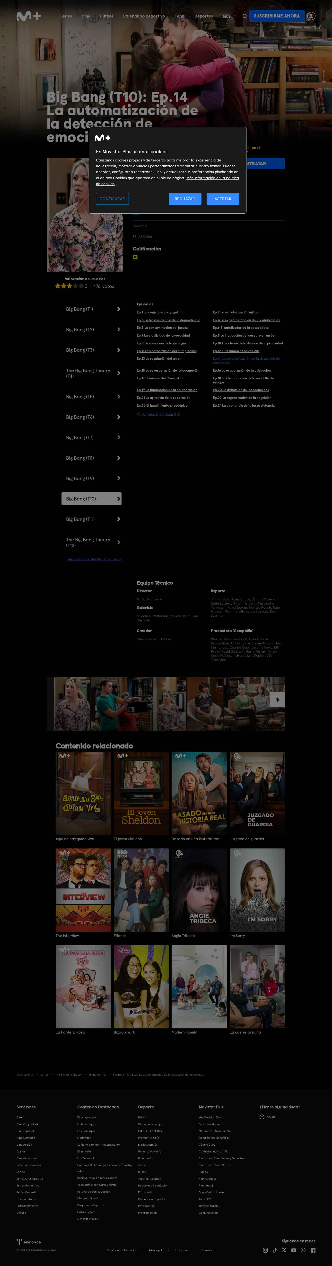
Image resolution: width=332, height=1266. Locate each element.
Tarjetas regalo (208, 1206)
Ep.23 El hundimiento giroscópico (162, 405)
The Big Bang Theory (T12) (88, 542)
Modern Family (184, 1032)
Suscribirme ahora (277, 16)
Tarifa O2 (205, 1199)
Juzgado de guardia (247, 839)
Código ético (207, 1144)
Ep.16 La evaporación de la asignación (242, 370)
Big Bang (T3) (80, 350)
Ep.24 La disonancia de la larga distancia (244, 405)
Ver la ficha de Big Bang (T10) (159, 414)
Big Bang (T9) (80, 478)
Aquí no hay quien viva (75, 839)
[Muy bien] (81, 285)
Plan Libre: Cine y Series (214, 1165)
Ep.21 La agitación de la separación (163, 398)
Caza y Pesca (85, 1212)
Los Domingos (86, 1131)
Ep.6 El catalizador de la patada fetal (241, 328)
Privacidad (182, 1250)
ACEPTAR (223, 198)
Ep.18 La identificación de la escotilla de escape (243, 380)
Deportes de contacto (152, 1185)
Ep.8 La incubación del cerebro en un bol (244, 335)
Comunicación (208, 1212)
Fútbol (106, 15)
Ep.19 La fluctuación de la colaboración (167, 390)
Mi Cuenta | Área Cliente (215, 1131)
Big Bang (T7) (80, 437)
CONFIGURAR (112, 198)
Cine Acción (24, 1144)
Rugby (142, 1172)
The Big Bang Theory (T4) (88, 373)
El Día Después (147, 1144)
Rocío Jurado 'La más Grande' (97, 1178)
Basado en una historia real (196, 839)
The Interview (67, 936)
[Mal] (63, 285)
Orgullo (21, 1212)
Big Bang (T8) (80, 458)
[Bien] (75, 285)
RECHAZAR (185, 198)
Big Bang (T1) (79, 309)
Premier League (148, 1138)
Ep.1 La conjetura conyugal (157, 312)
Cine (86, 15)
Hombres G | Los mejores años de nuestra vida (104, 1168)
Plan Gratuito (207, 1178)
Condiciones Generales (214, 1138)
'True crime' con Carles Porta (96, 1184)
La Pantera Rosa (70, 1032)
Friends (120, 936)
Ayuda (271, 1116)
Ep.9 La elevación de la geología (161, 343)
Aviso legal (155, 1250)
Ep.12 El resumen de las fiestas (236, 351)
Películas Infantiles (29, 1165)
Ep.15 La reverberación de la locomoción (168, 370)
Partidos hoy (146, 1206)
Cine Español (25, 1131)
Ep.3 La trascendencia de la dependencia (168, 320)
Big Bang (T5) (80, 397)
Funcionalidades (209, 1124)
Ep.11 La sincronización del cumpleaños (167, 351)
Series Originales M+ (30, 1178)
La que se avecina (245, 1032)
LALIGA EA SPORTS (150, 1131)
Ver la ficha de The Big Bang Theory (95, 559)
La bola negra (86, 1124)
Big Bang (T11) (80, 519)
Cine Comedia (26, 1138)
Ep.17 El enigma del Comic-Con (160, 378)
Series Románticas (29, 1185)
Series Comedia (27, 1192)
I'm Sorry (237, 936)
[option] (72, 704)
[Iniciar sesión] (311, 16)
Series (66, 15)
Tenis (180, 15)
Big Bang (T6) (80, 417)
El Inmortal (84, 1151)
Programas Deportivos (91, 1205)
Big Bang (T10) (81, 499)
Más (227, 16)
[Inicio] (29, 16)
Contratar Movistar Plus (214, 1151)
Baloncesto (145, 1158)
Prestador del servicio (121, 1250)
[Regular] (69, 285)
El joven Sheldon (128, 839)
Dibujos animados (89, 1198)
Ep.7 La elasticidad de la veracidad (163, 335)
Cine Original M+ (27, 1124)
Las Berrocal (85, 1158)
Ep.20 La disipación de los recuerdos (241, 390)
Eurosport (144, 1192)
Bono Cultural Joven (212, 1192)
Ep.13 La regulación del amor (159, 358)
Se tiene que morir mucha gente (98, 1144)
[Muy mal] (58, 285)
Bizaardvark (124, 1032)
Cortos (21, 1151)
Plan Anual (206, 1185)
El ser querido (86, 1117)
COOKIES (206, 1250)
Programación (147, 1212)
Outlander (84, 1138)
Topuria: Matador (149, 1178)
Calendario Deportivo (152, 1199)
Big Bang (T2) (80, 329)
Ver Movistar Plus (210, 1117)
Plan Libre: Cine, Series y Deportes (221, 1158)
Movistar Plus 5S (87, 1219)
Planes (203, 1172)
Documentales (26, 1199)
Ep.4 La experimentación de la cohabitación (246, 320)
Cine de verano (27, 1158)
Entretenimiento (27, 1206)
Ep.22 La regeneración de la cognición (242, 398)
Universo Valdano (149, 1151)
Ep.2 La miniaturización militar (236, 312)
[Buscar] (245, 16)
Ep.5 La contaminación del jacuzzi (162, 328)
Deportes (203, 15)
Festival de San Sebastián (93, 1191)
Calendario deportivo (144, 15)
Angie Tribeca (183, 936)
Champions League (150, 1124)
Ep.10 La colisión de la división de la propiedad (248, 343)
